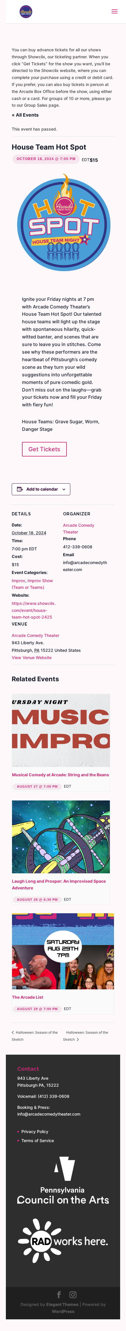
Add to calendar (42, 489)
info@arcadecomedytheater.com (48, 1113)
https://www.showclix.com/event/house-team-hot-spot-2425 (34, 610)
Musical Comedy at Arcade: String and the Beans (60, 774)
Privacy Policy (34, 1131)
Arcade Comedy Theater (35, 635)
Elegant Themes (62, 1304)
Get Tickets (44, 449)
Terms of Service (37, 1140)
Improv (18, 580)
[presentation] (61, 730)
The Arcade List (27, 997)
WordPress (63, 1311)
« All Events (25, 115)
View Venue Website (32, 657)
